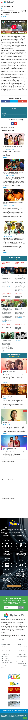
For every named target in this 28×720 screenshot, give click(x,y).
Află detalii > (21, 716)
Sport (3, 115)
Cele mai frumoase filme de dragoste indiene (13, 203)
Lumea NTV (21, 642)
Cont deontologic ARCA (21, 656)
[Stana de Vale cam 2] (14, 704)
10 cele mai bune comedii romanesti (12, 235)
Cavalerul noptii (7, 397)
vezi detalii (5, 157)
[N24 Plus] (14, 676)
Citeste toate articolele (13, 586)
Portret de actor (5, 654)
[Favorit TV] (14, 690)
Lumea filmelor (5, 664)
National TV (23, 710)
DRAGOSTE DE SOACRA (10, 448)
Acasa (3, 639)
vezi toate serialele (13, 356)
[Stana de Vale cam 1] (14, 697)
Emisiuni (7, 551)
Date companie (22, 654)
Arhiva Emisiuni (21, 651)
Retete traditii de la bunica (6, 666)
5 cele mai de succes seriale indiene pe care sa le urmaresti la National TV (13, 173)
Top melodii (21, 571)
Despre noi (20, 639)
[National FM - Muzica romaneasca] (14, 683)
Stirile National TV (6, 651)
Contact (24, 660)
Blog (7, 571)
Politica (4, 113)
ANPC (24, 665)
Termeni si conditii (22, 663)
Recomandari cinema (7, 662)
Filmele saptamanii (6, 644)
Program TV (5, 642)
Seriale (19, 644)
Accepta (24, 718)
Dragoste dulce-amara (9, 371)
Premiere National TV (22, 647)
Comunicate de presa (21, 661)
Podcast (21, 551)
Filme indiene (11, 149)
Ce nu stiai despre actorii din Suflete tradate (12, 147)
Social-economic (6, 111)
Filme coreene (5, 658)
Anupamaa (6, 422)
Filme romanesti (11, 236)
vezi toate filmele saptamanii (14, 259)
